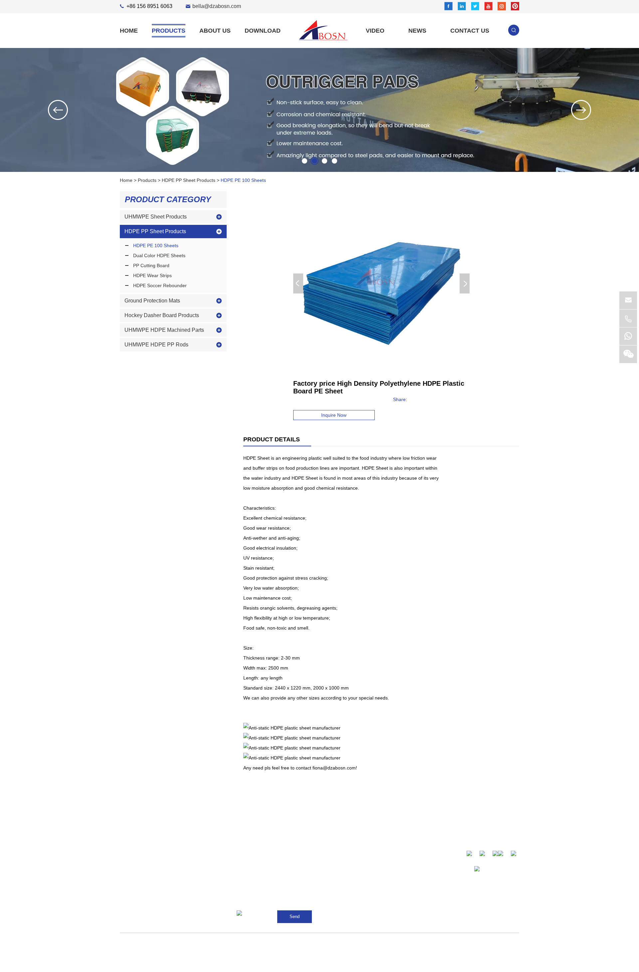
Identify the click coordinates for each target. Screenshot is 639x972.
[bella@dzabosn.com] (628, 300)
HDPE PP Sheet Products (188, 180)
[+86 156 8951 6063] (628, 318)
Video (375, 30)
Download (263, 30)
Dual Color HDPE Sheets (159, 255)
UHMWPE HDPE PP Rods (156, 344)
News (417, 30)
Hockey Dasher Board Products (161, 315)
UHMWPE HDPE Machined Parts (164, 330)
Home (129, 30)
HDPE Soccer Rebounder (160, 285)
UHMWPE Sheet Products (155, 217)
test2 (159, 963)
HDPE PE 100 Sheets (243, 180)
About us (215, 30)
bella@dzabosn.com (216, 6)
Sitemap (326, 943)
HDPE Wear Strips (152, 275)
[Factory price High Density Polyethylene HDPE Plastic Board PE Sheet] (381, 283)
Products (168, 30)
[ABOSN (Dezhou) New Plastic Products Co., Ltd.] (323, 30)
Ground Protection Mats (152, 300)
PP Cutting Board (151, 265)
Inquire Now (333, 415)
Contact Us (469, 30)
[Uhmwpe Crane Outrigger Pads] (319, 110)
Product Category (168, 199)
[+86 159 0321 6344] (628, 336)
